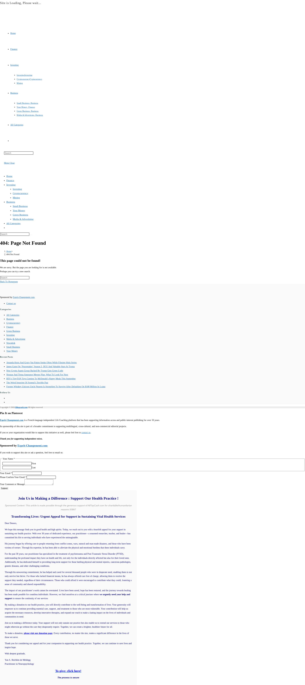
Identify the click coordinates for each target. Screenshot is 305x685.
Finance (10, 180)
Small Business (20, 206)
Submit (4, 488)
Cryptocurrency (20, 193)
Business (10, 202)
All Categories (13, 223)
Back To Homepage (9, 281)
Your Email (6, 473)
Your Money (19, 210)
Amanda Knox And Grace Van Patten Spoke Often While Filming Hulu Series (41, 362)
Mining (16, 197)
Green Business (20, 215)
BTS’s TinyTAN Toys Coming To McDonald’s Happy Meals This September (41, 378)
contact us (85, 432)
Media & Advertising (23, 219)
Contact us (11, 303)
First (34, 463)
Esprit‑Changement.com (12, 420)
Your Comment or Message (12, 484)
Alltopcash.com (21, 407)
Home (9, 176)
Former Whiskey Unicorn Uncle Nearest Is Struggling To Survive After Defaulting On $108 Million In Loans (55, 386)
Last (34, 467)
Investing (11, 184)
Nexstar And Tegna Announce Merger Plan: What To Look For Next (37, 375)
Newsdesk (10, 343)
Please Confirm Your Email (13, 477)
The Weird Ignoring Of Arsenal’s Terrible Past (27, 382)
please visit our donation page (38, 633)
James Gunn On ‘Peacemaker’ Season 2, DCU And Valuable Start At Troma (40, 366)
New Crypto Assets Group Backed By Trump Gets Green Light (34, 371)
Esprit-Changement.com (24, 297)
